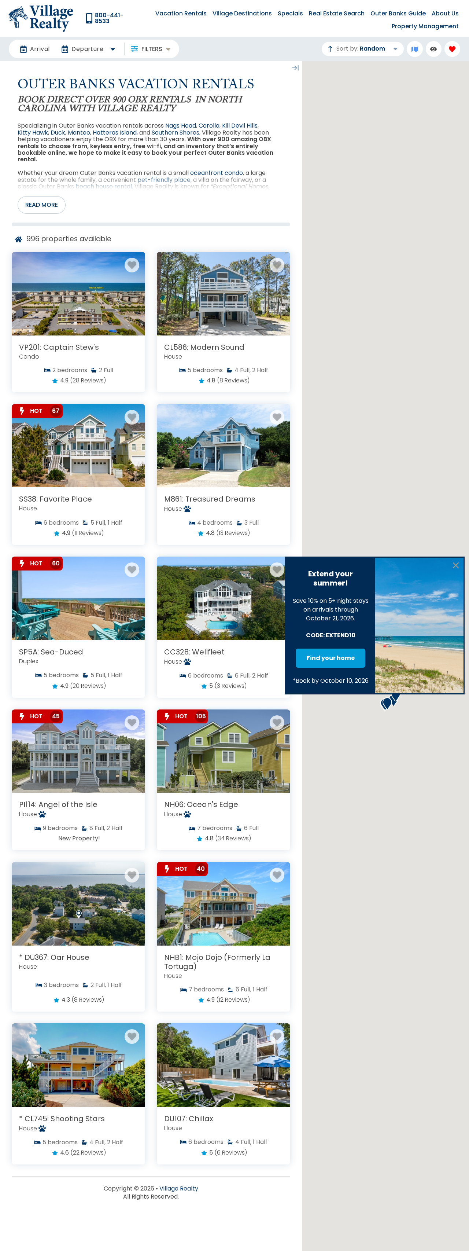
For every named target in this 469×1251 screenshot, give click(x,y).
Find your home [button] (331, 658)
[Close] (456, 565)
